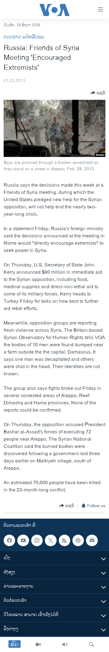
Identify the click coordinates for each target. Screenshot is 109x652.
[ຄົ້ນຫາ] (91, 644)
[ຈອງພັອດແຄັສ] (91, 540)
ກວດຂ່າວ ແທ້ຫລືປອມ (24, 37)
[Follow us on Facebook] (9, 540)
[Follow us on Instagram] (37, 540)
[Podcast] (78, 540)
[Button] (98, 92)
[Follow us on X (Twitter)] (50, 540)
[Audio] (65, 644)
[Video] (38, 644)
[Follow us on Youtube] (23, 540)
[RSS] (64, 540)
